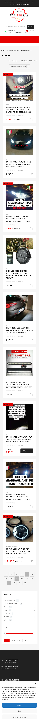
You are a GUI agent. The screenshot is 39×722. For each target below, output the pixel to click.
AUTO (8, 159)
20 (32, 579)
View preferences (19, 717)
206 (7, 214)
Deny (19, 711)
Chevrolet (7, 613)
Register (26, 5)
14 (32, 574)
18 (22, 579)
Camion (6, 617)
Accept (19, 705)
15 (6, 579)
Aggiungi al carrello (31, 119)
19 (27, 579)
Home (3, 50)
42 (25, 583)
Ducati (8, 268)
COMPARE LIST (29, 2)
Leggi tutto (25, 451)
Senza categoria (9, 600)
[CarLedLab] (19, 22)
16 (11, 579)
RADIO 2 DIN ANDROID (11, 603)
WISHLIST (19, 2)
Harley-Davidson (11, 546)
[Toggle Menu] (36, 39)
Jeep (7, 105)
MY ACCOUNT (9, 2)
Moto (5, 607)
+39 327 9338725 (13, 33)
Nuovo (23, 50)
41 (19, 583)
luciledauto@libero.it (12, 666)
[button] (36, 683)
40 (14, 583)
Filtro (6, 640)
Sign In (19, 5)
